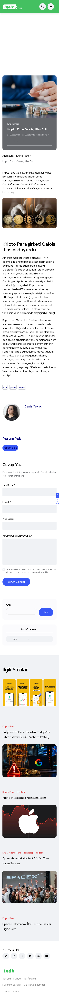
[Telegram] (30, 956)
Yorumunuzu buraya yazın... (17, 535)
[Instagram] (14, 956)
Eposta (6, 501)
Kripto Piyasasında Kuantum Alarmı (24, 798)
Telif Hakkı (29, 978)
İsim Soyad (8, 485)
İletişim (6, 978)
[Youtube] (46, 956)
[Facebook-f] (22, 956)
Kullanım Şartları (11, 984)
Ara (8, 605)
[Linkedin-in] (38, 956)
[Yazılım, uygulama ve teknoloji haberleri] (12, 6)
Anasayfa (8, 155)
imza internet (12, 991)
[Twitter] (5, 956)
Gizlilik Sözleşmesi (34, 984)
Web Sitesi (8, 518)
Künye (17, 978)
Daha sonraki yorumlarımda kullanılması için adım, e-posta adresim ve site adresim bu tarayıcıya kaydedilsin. (31, 570)
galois (29, 141)
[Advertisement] (29, 44)
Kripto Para (22, 155)
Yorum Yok (11, 141)
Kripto (38, 141)
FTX (22, 141)
